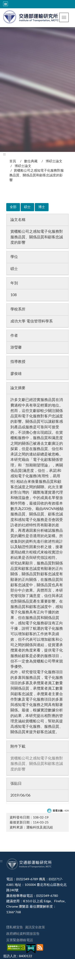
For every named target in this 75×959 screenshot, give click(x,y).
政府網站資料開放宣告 (23, 933)
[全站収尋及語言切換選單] (5, 3)
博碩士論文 (54, 161)
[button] (64, 17)
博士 (41, 207)
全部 (13, 207)
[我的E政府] (31, 948)
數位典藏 (31, 161)
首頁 (12, 161)
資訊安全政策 (35, 927)
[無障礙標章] (16, 948)
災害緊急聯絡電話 (19, 940)
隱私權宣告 (14, 927)
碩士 (27, 207)
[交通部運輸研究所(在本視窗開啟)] (31, 16)
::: (4, 154)
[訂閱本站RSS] (40, 948)
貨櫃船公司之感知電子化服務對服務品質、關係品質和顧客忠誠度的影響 (36, 763)
